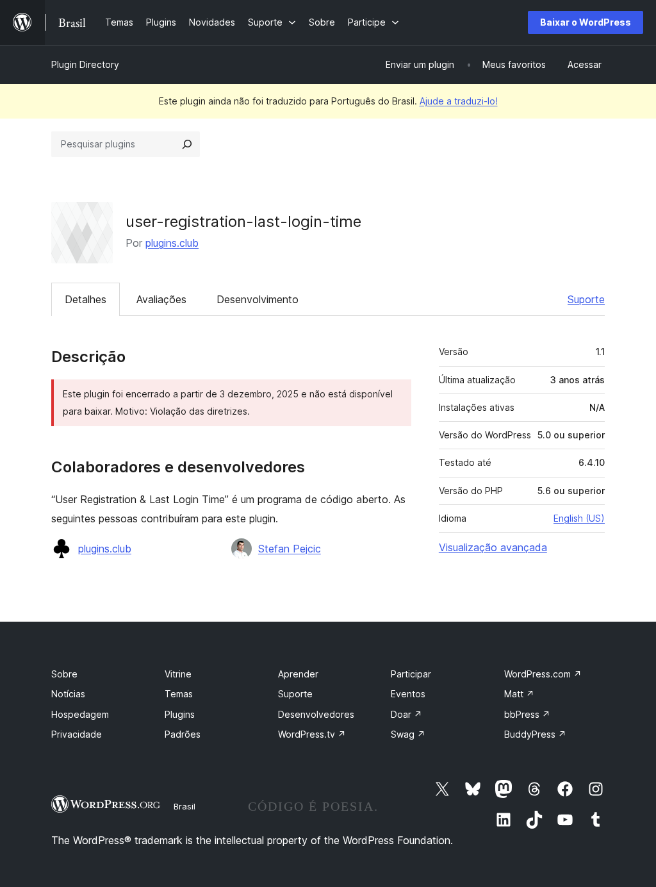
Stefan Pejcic (289, 548)
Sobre (64, 673)
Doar (406, 714)
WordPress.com (543, 673)
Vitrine (178, 673)
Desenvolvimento (258, 299)
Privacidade (76, 734)
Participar (411, 673)
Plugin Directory (85, 64)
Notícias (68, 693)
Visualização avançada (493, 547)
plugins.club (172, 242)
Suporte (586, 299)
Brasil (184, 806)
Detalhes (85, 299)
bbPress (527, 714)
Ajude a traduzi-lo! (459, 100)
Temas (179, 693)
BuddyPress (535, 734)
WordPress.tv (312, 734)
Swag (408, 734)
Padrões (183, 734)
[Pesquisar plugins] (187, 144)
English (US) (579, 518)
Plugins (180, 714)
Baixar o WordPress (585, 22)
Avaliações (161, 299)
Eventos (408, 693)
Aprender (298, 673)
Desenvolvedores (316, 714)
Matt (519, 693)
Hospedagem (80, 714)
